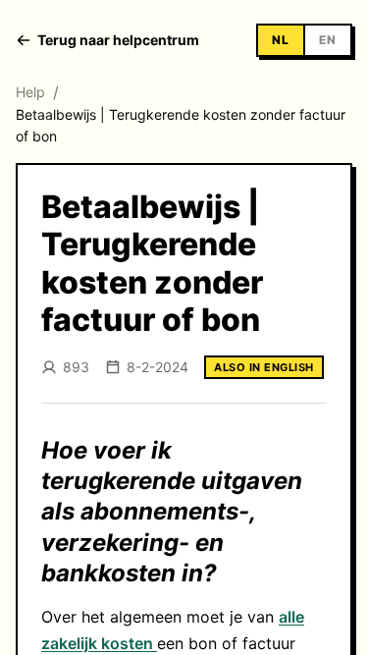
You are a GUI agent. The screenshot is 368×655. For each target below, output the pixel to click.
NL (280, 39)
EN (328, 39)
